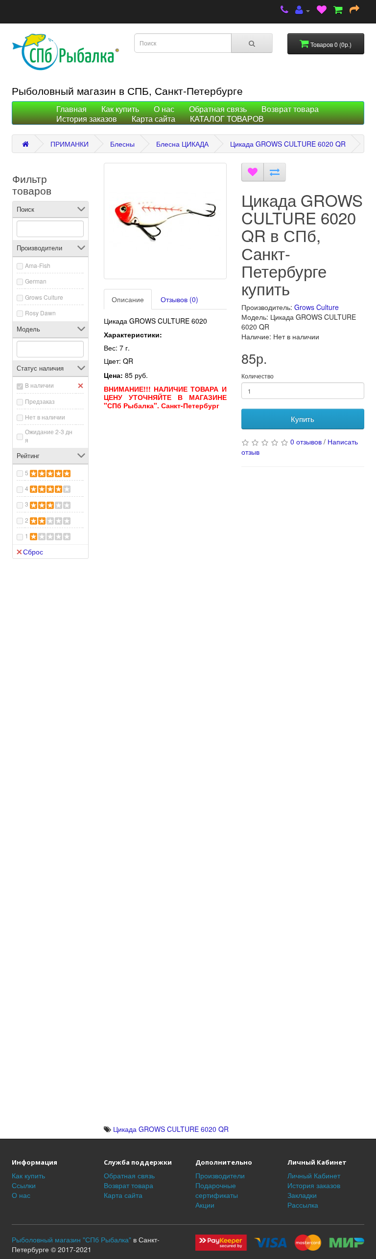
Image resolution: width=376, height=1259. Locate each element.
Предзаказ (40, 401)
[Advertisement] (165, 476)
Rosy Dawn (40, 313)
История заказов (86, 119)
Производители (220, 1175)
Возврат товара (290, 109)
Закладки (302, 1195)
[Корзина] (338, 10)
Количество (257, 376)
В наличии (39, 385)
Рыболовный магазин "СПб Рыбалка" (71, 1239)
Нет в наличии (45, 417)
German (36, 281)
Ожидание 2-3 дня (48, 435)
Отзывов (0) (179, 299)
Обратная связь (218, 109)
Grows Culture (44, 297)
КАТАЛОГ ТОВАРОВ (227, 119)
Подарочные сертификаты (216, 1190)
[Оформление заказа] (354, 10)
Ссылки (24, 1185)
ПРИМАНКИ (69, 144)
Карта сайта (153, 119)
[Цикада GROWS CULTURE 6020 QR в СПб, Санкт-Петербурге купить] (165, 221)
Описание (128, 299)
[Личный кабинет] (302, 10)
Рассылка (302, 1205)
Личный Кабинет (313, 1175)
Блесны (122, 144)
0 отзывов (306, 441)
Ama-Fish (37, 265)
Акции (204, 1205)
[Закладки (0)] (322, 10)
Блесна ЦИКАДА (182, 144)
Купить (302, 419)
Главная (71, 109)
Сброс (33, 551)
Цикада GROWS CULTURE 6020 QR (288, 144)
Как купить (120, 109)
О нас (164, 109)
